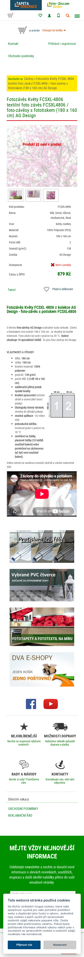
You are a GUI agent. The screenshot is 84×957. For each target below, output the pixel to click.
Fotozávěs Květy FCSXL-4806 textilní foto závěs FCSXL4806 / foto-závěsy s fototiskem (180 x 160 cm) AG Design (41, 83)
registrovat (69, 43)
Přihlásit (53, 43)
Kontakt (13, 43)
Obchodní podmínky (21, 56)
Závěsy (28, 78)
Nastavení (59, 944)
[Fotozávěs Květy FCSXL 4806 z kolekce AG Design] (15, 194)
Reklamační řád (20, 815)
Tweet (12, 289)
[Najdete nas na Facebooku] (31, 703)
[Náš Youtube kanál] (50, 703)
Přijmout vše (24, 944)
